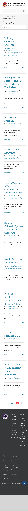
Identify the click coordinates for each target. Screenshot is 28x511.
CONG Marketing (10, 50)
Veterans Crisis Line (14, 463)
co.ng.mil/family (16, 437)
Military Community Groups (11, 55)
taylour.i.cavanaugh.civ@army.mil (12, 483)
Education (13, 266)
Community (11, 52)
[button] (24, 483)
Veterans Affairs (19, 198)
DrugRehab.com (16, 467)
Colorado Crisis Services (14, 472)
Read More (7, 67)
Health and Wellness (14, 53)
